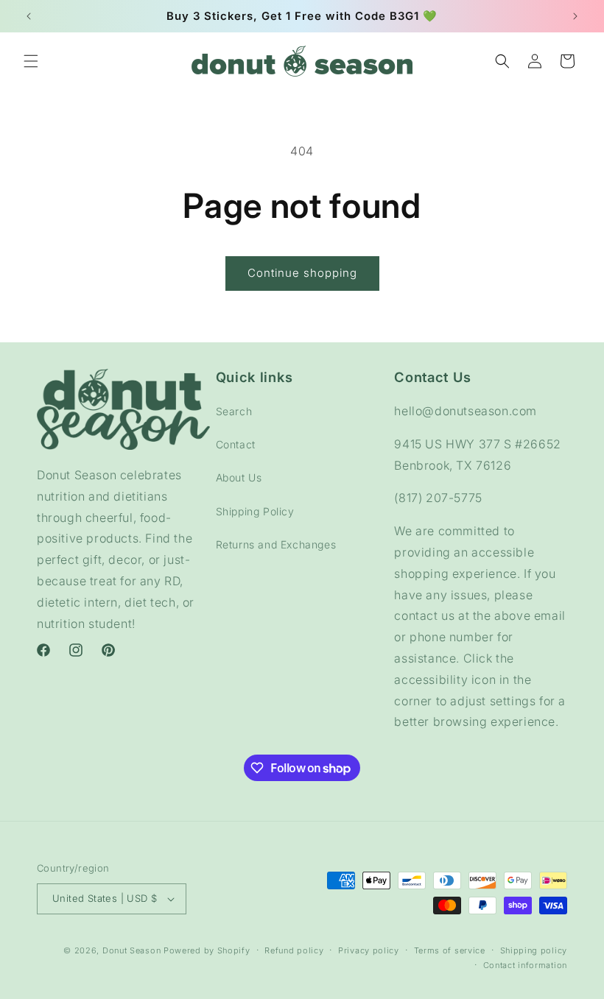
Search (234, 411)
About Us (239, 477)
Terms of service (449, 950)
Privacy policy (368, 950)
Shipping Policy (255, 511)
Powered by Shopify (207, 950)
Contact (236, 444)
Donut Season (131, 950)
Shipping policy (534, 950)
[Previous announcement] (29, 16)
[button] (31, 61)
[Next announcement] (575, 16)
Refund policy (293, 950)
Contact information (525, 965)
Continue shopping (302, 273)
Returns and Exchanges (276, 544)
